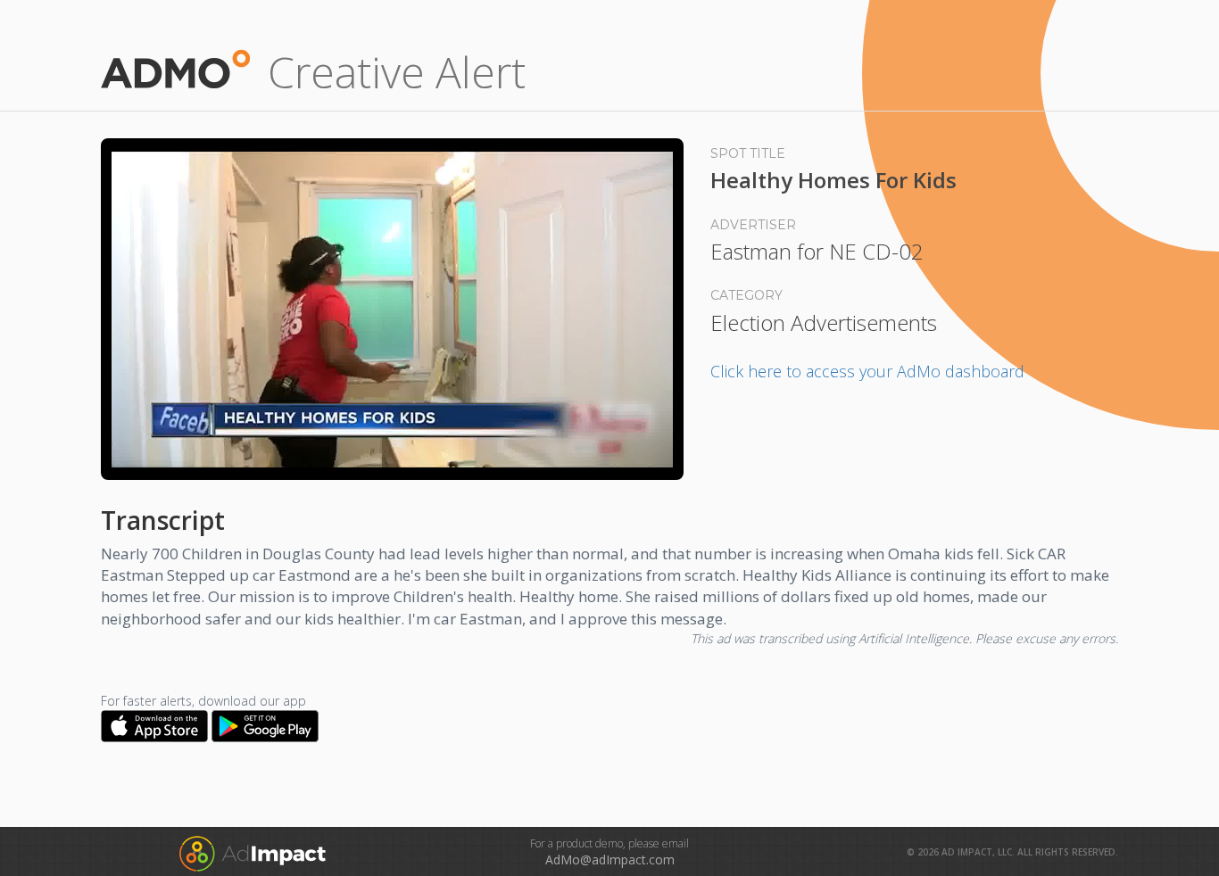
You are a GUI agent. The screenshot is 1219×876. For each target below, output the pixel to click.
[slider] (392, 445)
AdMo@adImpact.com (610, 859)
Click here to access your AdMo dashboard (867, 371)
